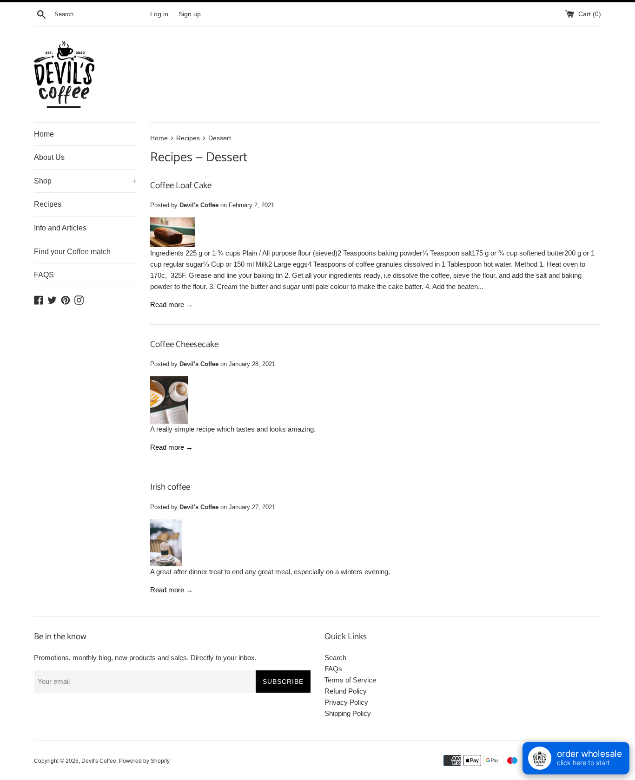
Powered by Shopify (144, 761)
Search (335, 658)
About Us (49, 157)
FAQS (44, 275)
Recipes (47, 204)
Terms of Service (350, 680)
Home (44, 134)
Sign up (190, 14)
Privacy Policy (346, 702)
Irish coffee (170, 487)
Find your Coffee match (72, 252)
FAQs (333, 669)
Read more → (171, 304)
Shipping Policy (347, 713)
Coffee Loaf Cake (181, 185)
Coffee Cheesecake (184, 344)
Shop (85, 181)
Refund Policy (345, 691)
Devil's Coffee (98, 761)
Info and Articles (60, 228)
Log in (159, 14)
